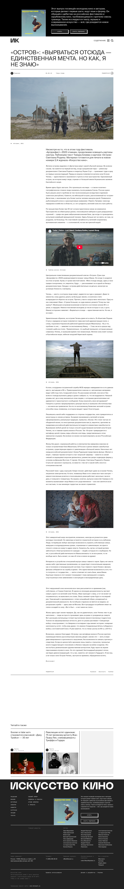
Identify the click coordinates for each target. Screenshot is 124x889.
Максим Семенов (103, 835)
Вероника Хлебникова (105, 845)
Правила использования (54, 872)
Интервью (14, 802)
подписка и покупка (35, 799)
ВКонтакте (101, 859)
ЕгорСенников (19, 750)
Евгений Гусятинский (69, 837)
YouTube (101, 861)
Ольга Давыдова (68, 839)
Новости (13, 807)
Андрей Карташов (86, 831)
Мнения (13, 799)
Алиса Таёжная (103, 841)
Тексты (16, 749)
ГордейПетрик (54, 750)
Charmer (100, 872)
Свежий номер (33, 796)
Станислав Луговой (87, 837)
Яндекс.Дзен (102, 863)
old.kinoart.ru (35, 886)
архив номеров (33, 802)
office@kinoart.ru (68, 859)
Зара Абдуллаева (68, 831)
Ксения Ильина (67, 847)
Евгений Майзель (86, 839)
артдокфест (51, 661)
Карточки (14, 810)
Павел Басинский (68, 833)
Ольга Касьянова (86, 833)
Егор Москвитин (86, 841)
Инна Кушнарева (86, 835)
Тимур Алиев (60, 73)
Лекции (13, 812)
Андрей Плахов (85, 843)
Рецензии (17, 73)
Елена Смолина (103, 837)
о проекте (31, 804)
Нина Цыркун (102, 847)
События (13, 804)
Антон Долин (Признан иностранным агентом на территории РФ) (70, 843)
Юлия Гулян (66, 835)
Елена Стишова (103, 839)
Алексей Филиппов (104, 843)
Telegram (101, 865)
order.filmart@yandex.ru (88, 861)
